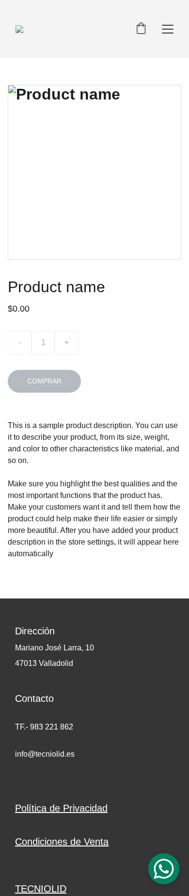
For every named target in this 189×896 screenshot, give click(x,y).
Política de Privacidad (61, 808)
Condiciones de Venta (62, 841)
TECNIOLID (40, 888)
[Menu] (167, 29)
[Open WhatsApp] (163, 868)
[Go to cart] (141, 29)
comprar (44, 381)
